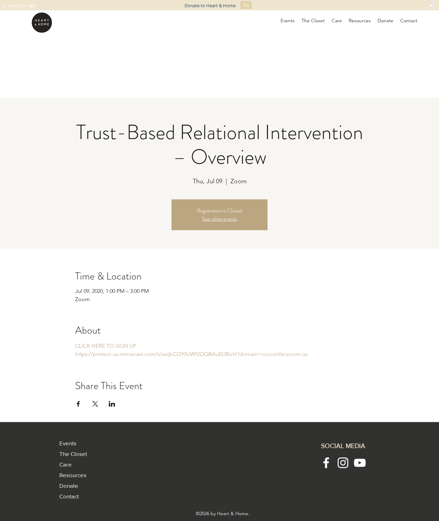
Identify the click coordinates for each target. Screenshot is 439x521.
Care (65, 464)
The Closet (73, 453)
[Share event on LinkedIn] (112, 404)
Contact (69, 496)
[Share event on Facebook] (78, 404)
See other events (219, 219)
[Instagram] (343, 463)
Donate (68, 485)
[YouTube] (360, 463)
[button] (287, 20)
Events (67, 443)
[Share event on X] (95, 404)
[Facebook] (326, 463)
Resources (72, 475)
